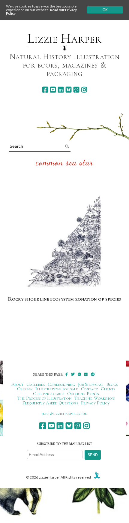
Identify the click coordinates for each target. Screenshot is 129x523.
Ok (105, 10)
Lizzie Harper (64, 38)
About (17, 384)
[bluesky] (68, 90)
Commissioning (61, 384)
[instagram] (84, 90)
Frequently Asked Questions (50, 403)
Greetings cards (48, 393)
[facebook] (45, 90)
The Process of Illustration (44, 398)
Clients (108, 388)
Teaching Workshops (94, 398)
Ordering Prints (83, 393)
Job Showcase (91, 384)
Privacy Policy (95, 403)
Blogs (112, 384)
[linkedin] (61, 90)
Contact (89, 388)
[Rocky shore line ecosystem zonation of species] (64, 243)
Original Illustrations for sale (47, 388)
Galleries (35, 384)
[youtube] (53, 90)
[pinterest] (76, 90)
